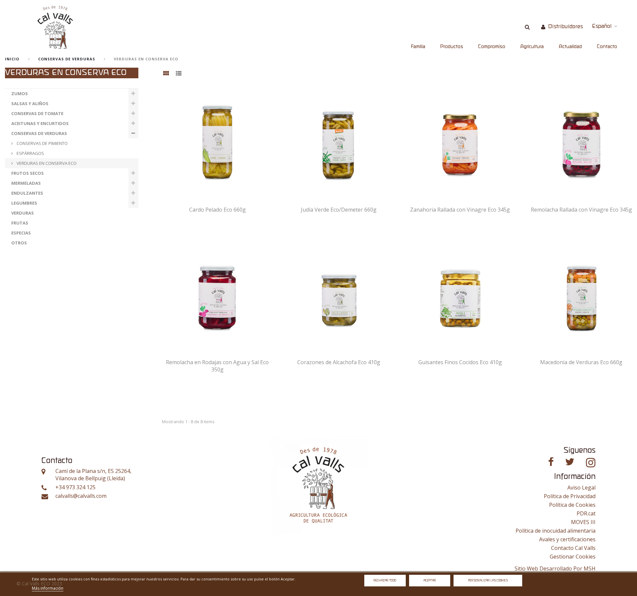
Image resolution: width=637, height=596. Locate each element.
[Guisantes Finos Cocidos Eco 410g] (460, 295)
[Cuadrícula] (166, 73)
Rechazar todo (385, 580)
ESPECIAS (21, 233)
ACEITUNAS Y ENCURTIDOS (40, 123)
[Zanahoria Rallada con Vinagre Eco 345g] (460, 142)
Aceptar (429, 580)
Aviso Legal (581, 487)
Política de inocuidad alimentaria (556, 530)
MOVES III (583, 522)
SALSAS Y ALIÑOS (29, 103)
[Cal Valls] (55, 27)
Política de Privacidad (570, 496)
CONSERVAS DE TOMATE (37, 113)
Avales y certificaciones (567, 539)
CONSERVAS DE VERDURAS (66, 58)
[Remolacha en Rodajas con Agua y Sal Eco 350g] (217, 295)
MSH (590, 568)
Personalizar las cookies (488, 580)
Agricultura (532, 47)
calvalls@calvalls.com (80, 496)
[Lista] (178, 73)
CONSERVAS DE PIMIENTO (42, 143)
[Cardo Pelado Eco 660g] (217, 142)
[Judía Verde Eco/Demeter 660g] (339, 142)
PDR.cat (586, 513)
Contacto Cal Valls (573, 548)
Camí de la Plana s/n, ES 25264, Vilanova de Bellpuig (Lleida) (93, 475)
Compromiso (491, 47)
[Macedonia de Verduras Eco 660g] (581, 295)
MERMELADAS (26, 183)
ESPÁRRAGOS (30, 153)
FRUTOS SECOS (27, 173)
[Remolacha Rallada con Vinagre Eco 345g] (581, 142)
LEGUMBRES (24, 203)
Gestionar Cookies (573, 556)
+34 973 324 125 (75, 487)
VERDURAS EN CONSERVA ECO (46, 163)
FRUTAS (19, 223)
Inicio (12, 58)
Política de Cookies (572, 504)
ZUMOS (19, 94)
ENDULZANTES (27, 193)
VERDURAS (22, 213)
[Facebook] (551, 461)
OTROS (19, 243)
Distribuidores (565, 26)
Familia (418, 47)
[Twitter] (569, 461)
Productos (451, 47)
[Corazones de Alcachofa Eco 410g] (339, 295)
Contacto (607, 47)
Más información (47, 588)
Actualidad (570, 47)
